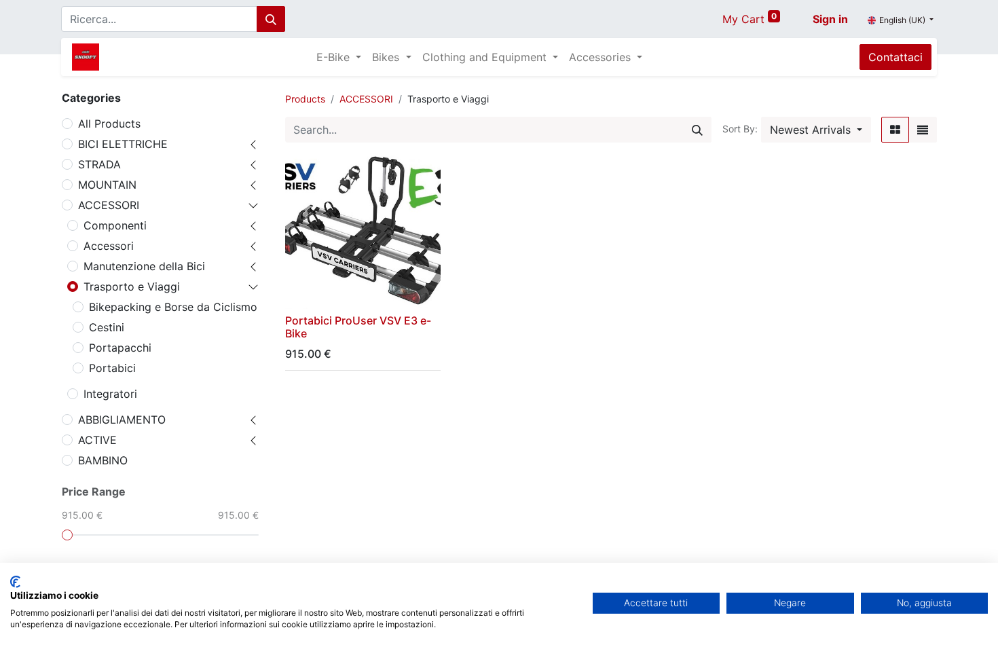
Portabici (112, 368)
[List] (922, 130)
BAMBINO (103, 460)
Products (305, 99)
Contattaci (895, 57)
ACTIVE (97, 440)
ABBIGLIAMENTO (122, 419)
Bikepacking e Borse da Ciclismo (173, 307)
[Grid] (895, 130)
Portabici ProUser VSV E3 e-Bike (358, 327)
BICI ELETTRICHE (123, 144)
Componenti (115, 225)
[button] (816, 130)
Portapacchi (120, 347)
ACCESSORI (108, 205)
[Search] (697, 130)
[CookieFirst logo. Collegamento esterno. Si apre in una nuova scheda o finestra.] (15, 582)
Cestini (106, 327)
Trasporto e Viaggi (132, 286)
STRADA (99, 164)
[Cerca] (271, 19)
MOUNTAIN (107, 184)
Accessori (109, 246)
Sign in (830, 19)
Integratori (110, 394)
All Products (109, 123)
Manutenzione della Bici (144, 266)
